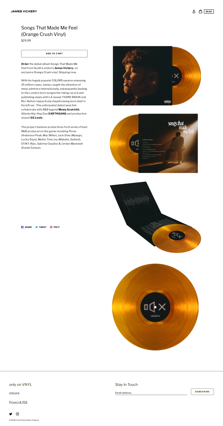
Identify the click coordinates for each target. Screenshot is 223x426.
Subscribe (202, 391)
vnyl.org (14, 392)
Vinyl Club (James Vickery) (27, 420)
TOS (24, 402)
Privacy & (15, 402)
